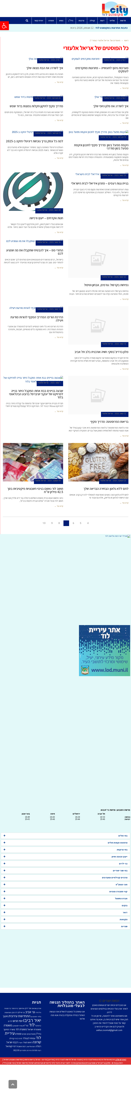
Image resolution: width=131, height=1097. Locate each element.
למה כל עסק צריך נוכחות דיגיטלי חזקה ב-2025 (34, 141)
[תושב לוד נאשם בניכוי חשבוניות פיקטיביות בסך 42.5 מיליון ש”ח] (33, 462)
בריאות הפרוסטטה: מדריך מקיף (109, 422)
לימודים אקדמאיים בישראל (39, 1063)
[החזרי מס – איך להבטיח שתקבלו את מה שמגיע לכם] (33, 241)
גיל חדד (38, 1012)
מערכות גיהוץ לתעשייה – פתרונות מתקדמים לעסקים (101, 69)
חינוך (5, 1016)
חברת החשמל (121, 898)
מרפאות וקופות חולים (117, 843)
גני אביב (30, 1012)
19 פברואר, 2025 (119, 137)
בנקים (124, 905)
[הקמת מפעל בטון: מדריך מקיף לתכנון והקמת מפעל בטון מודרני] (98, 134)
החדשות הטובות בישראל (13, 1059)
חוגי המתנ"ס (121, 884)
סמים (24, 1034)
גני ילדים (123, 863)
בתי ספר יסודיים (120, 870)
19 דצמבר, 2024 (54, 481)
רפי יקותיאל (11, 1046)
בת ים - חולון (111, 1063)
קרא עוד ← (124, 88)
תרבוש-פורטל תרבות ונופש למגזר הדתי (99, 1059)
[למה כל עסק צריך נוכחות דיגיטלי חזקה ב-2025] (33, 132)
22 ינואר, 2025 (120, 277)
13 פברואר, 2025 (54, 133)
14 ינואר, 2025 (55, 309)
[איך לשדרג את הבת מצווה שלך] (33, 59)
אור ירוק (28, 1008)
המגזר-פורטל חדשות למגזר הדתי (68, 1059)
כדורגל (38, 1025)
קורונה (37, 1041)
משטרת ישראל (34, 1029)
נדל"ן (5, 1063)
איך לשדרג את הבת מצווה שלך (44, 68)
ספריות (124, 926)
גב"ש (103, 1063)
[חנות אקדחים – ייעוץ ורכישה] (33, 191)
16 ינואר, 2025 (55, 242)
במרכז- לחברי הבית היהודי (65, 1063)
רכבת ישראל (12, 1042)
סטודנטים (31, 1034)
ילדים (10, 1021)
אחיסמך (21, 1008)
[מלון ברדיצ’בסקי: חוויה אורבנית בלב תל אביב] (98, 325)
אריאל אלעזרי (108, 60)
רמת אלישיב (30, 1046)
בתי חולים (122, 836)
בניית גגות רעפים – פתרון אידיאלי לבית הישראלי (99, 183)
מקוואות (123, 919)
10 (44, 523)
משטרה (8, 1025)
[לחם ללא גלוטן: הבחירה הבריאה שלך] (98, 462)
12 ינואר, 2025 (120, 414)
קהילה (11, 1038)
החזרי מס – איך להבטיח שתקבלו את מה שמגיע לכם (34, 251)
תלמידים (23, 1050)
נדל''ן (38, 1033)
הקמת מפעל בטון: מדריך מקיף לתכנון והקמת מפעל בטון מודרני (101, 146)
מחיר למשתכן (18, 1026)
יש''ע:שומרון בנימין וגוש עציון (88, 1063)
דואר (125, 912)
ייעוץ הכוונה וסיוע (119, 857)
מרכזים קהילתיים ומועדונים (114, 877)
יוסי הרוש (18, 1021)
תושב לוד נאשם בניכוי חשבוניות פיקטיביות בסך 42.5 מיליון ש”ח (35, 490)
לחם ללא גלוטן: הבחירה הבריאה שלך (106, 489)
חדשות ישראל (21, 1063)
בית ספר (14, 1008)
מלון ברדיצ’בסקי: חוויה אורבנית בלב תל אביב (101, 352)
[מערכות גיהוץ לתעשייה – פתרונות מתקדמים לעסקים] (98, 59)
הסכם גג (34, 1016)
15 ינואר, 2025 (120, 344)
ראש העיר (27, 1042)
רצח (39, 1050)
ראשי (126, 40)
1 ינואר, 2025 (55, 383)
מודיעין (51, 1059)
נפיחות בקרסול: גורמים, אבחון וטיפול (106, 285)
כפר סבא (11, 1063)
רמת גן (120, 1063)
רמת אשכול (21, 1046)
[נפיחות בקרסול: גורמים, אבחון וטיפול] (98, 258)
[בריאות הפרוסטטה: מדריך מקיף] (98, 395)
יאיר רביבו (32, 1020)
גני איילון (21, 1012)
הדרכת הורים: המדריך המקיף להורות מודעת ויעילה (36, 318)
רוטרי (21, 1042)
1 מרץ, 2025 (121, 60)
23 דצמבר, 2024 (119, 481)
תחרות (34, 1050)
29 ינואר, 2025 (120, 175)
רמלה (38, 1046)
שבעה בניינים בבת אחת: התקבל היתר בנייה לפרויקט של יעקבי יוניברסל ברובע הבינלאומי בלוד (36, 394)
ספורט (18, 1033)
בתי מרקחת (122, 850)
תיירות (29, 1050)
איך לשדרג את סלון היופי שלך (110, 106)
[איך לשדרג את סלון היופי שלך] (98, 97)
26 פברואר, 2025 (54, 98)
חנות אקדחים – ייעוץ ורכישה (46, 218)
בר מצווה (7, 1008)
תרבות (16, 1050)
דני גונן (14, 1012)
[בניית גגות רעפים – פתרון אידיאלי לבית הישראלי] (98, 174)
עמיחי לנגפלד (29, 1038)
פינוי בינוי (18, 1038)
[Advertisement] (65, 581)
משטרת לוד (21, 1029)
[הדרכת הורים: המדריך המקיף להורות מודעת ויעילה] (33, 308)
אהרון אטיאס (36, 1008)
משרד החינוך (9, 1029)
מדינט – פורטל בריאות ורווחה (35, 1059)
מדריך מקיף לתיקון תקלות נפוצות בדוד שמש (36, 106)
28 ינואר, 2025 (55, 210)
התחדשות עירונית (19, 1016)
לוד (32, 1025)
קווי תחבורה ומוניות (118, 891)
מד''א (25, 1025)
